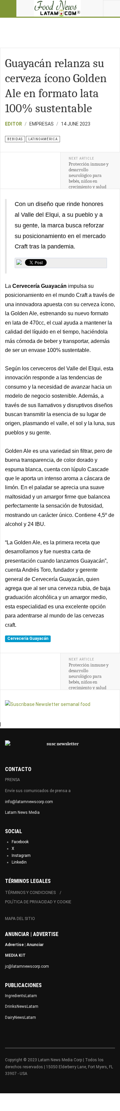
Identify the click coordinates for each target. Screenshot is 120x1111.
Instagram (21, 855)
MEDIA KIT (15, 955)
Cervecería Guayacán (27, 638)
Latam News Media (22, 812)
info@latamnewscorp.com (29, 801)
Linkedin (19, 862)
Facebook (20, 842)
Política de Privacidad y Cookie (38, 902)
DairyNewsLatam (20, 1017)
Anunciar (35, 944)
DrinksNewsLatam (21, 1006)
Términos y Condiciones (30, 892)
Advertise (14, 944)
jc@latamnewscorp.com (27, 966)
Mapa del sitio (20, 918)
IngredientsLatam (21, 995)
